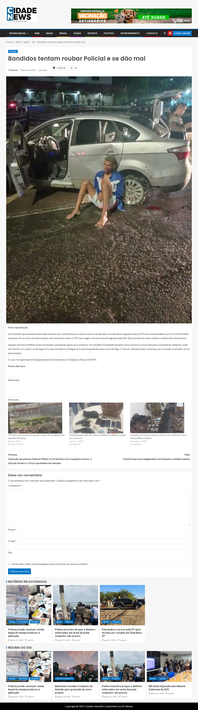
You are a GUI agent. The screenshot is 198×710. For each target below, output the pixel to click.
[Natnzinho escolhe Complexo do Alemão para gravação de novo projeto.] (75, 666)
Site (10, 552)
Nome (12, 529)
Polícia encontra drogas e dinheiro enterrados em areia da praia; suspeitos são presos (75, 633)
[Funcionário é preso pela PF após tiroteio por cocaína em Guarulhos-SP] (122, 605)
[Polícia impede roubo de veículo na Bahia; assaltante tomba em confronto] (98, 418)
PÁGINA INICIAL (17, 33)
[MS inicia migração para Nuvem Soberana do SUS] (169, 666)
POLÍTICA (109, 33)
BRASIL (63, 33)
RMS (37, 33)
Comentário (15, 485)
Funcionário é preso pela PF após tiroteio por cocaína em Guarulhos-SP (122, 633)
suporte (30, 640)
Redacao (14, 70)
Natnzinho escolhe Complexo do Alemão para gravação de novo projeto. (74, 689)
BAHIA (49, 33)
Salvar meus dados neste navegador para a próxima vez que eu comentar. (50, 563)
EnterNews (112, 706)
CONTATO (152, 33)
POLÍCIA (13, 51)
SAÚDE (77, 33)
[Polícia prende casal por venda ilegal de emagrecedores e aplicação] (28, 605)
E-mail (12, 540)
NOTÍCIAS (23, 622)
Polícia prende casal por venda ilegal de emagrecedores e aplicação (26, 633)
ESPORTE (92, 33)
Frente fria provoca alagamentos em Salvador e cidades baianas (156, 456)
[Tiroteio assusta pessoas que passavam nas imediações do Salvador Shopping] (37, 418)
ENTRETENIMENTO (130, 33)
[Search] (165, 33)
